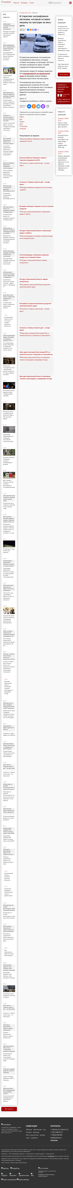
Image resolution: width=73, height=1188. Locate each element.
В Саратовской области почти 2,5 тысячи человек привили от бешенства (63, 30)
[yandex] (9, 1179)
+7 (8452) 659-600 (56, 1135)
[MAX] (35, 30)
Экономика (36, 1132)
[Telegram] (33, 30)
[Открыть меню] (70, 3)
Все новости (6, 15)
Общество (34, 12)
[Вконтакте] (13, 1175)
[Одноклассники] (30, 30)
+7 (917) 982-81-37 (57, 1132)
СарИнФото (34, 1138)
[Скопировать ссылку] (38, 30)
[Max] (58, 95)
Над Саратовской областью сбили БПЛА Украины (63, 66)
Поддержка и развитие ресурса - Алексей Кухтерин (46, 1175)
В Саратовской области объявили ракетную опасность (63, 57)
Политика (29, 1132)
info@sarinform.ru (63, 102)
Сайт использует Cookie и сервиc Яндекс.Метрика (14, 1162)
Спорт (28, 1138)
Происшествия (37, 1129)
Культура (42, 1135)
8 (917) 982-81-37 (66, 95)
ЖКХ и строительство (32, 1135)
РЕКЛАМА (54, 1140)
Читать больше (64, 74)
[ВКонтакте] (28, 30)
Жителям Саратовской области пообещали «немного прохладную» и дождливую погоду (63, 44)
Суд (44, 1129)
